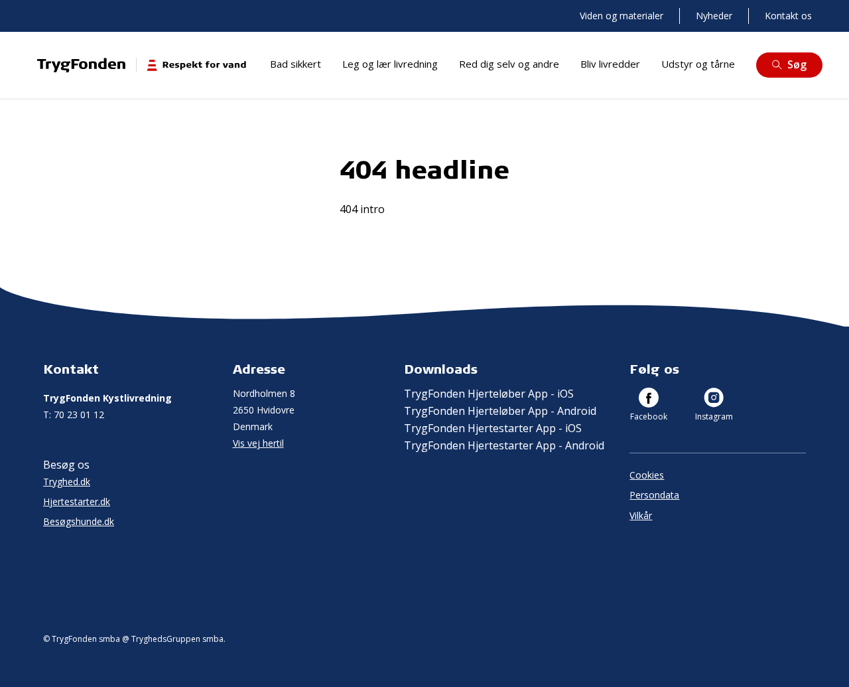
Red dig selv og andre (509, 63)
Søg (797, 64)
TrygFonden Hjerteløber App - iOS (489, 393)
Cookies (646, 475)
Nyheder (714, 15)
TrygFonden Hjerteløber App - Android (500, 411)
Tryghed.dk (66, 481)
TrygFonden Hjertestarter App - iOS (493, 428)
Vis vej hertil (258, 443)
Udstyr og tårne (698, 63)
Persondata (654, 495)
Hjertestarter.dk (76, 501)
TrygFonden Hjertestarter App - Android (504, 445)
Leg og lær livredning (390, 63)
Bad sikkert (295, 63)
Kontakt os (788, 15)
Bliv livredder (610, 63)
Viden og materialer (621, 15)
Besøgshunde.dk (78, 521)
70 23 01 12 (73, 414)
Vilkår (640, 515)
